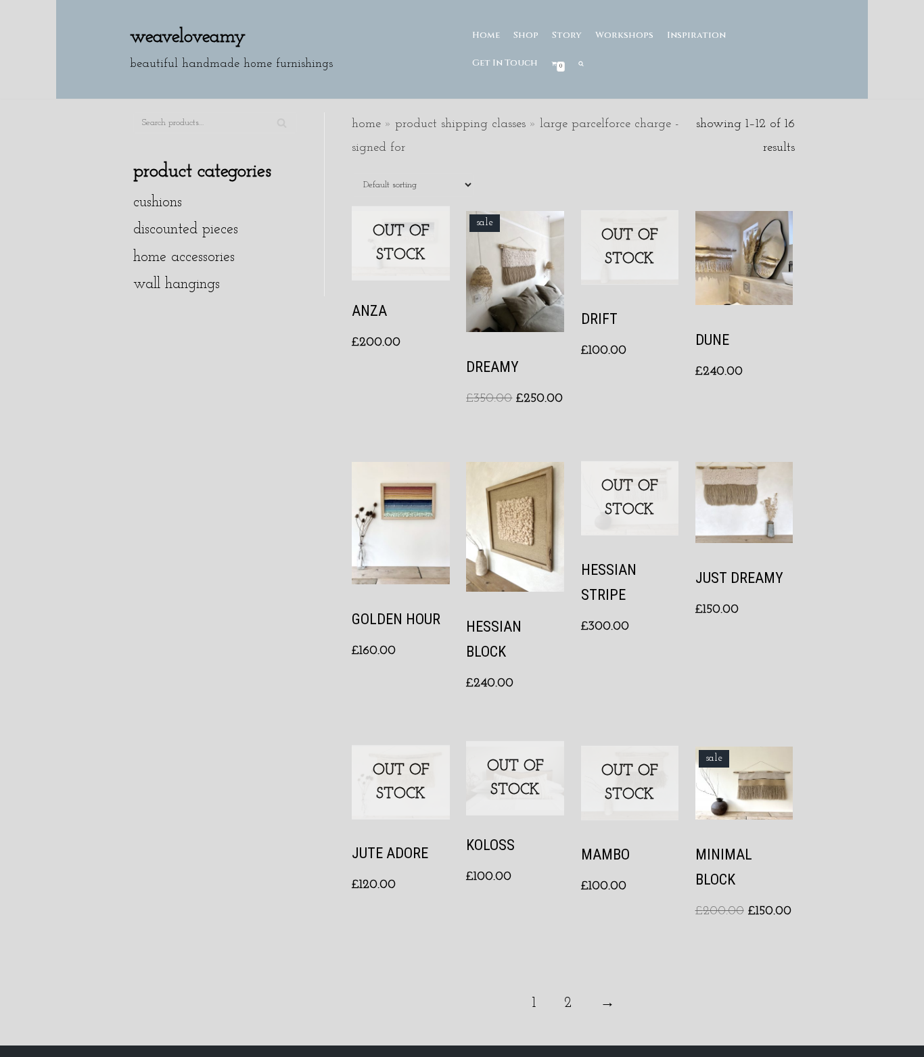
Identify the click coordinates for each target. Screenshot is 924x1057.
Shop (525, 35)
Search (281, 128)
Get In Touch (505, 63)
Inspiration (696, 35)
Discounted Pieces (185, 229)
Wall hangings (176, 284)
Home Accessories (184, 257)
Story (567, 35)
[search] (581, 63)
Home (486, 35)
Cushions (157, 202)
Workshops (624, 35)
